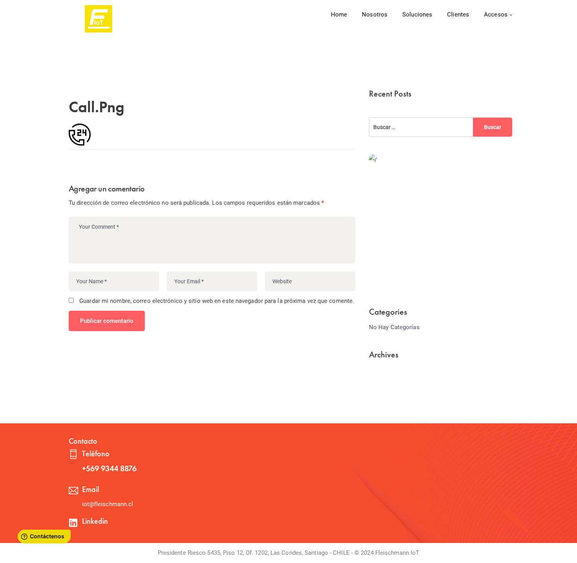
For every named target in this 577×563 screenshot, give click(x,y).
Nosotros (374, 14)
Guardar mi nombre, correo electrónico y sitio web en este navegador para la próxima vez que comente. (216, 300)
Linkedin (95, 521)
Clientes (458, 14)
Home (339, 14)
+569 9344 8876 (109, 468)
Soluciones (417, 14)
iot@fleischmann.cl (107, 504)
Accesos (496, 14)
